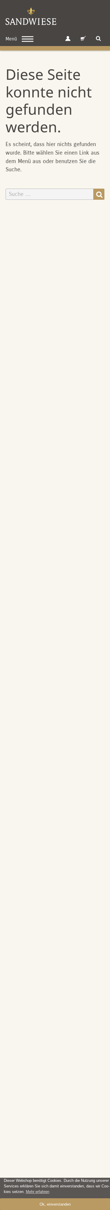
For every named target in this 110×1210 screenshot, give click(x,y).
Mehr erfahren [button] (37, 1191)
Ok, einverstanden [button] (55, 1204)
